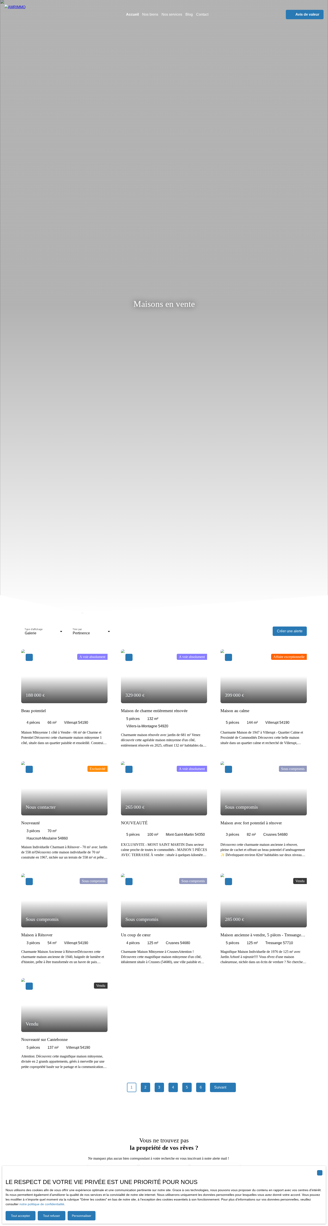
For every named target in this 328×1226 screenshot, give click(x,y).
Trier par (77, 629)
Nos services (172, 14)
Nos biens (150, 14)
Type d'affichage (34, 629)
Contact (202, 14)
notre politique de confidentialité (41, 1204)
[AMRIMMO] (33, 14)
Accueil (132, 14)
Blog (189, 14)
